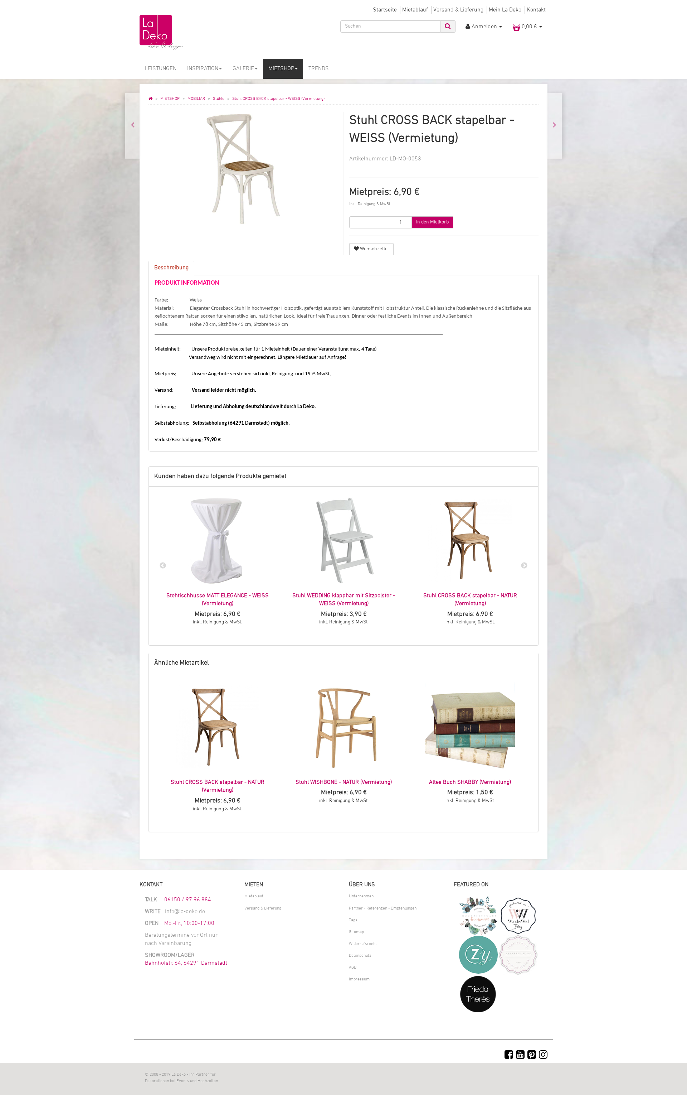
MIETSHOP (281, 68)
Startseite (385, 10)
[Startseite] (150, 98)
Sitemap (356, 932)
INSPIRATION (202, 68)
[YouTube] (520, 1056)
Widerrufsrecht (363, 943)
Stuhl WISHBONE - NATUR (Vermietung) (344, 782)
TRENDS (318, 68)
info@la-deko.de (185, 911)
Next (524, 565)
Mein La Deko (505, 10)
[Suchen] (448, 26)
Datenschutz (360, 955)
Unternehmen (361, 896)
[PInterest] (531, 1056)
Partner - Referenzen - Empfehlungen (382, 908)
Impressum (359, 979)
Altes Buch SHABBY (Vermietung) (470, 782)
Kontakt (536, 10)
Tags (353, 920)
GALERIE (243, 68)
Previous (162, 565)
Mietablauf (415, 10)
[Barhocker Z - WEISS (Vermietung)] (554, 126)
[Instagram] (543, 1056)
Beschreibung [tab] (171, 267)
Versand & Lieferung (458, 10)
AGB (352, 967)
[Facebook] (509, 1056)
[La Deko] (204, 33)
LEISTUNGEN (160, 68)
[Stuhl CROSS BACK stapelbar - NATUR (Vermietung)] (132, 126)
